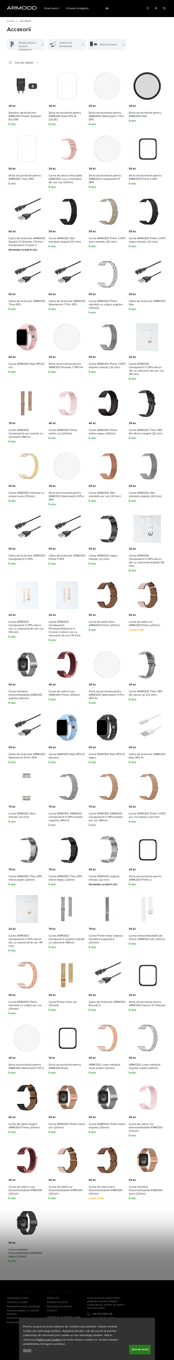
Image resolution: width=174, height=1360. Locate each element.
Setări (27, 1351)
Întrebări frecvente (57, 1302)
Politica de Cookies (49, 1340)
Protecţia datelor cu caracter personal (23, 1312)
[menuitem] (53, 8)
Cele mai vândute (24, 62)
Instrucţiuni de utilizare (59, 1306)
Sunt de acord (140, 1349)
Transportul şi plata (17, 1298)
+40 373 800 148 (102, 1314)
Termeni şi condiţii (17, 1302)
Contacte (52, 1311)
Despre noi (53, 1298)
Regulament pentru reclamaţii (23, 1306)
